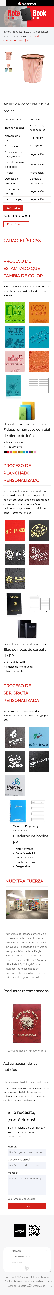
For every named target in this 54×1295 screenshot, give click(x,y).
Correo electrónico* (19, 1159)
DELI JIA (29, 31)
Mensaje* (13, 1172)
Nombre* (13, 1146)
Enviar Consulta (16, 224)
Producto (17, 31)
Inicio (6, 31)
